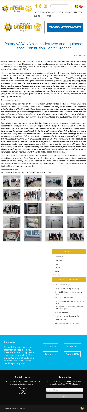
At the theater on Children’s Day (67, 316)
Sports (57, 275)
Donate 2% (51, 346)
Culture (57, 267)
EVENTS (37, 16)
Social (57, 271)
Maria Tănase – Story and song (67, 288)
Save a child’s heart (62, 312)
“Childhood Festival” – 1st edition (67, 323)
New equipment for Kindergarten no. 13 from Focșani (69, 308)
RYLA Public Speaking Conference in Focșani (68, 293)
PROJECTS (78, 12)
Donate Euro (72, 346)
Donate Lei (51, 354)
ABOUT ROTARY (48, 12)
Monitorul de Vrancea (10, 172)
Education (58, 260)
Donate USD (72, 354)
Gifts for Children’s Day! (64, 297)
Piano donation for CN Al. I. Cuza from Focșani (69, 302)
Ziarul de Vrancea (28, 172)
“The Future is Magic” (63, 285)
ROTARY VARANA (64, 12)
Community (59, 257)
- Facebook (22, 388)
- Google (22, 390)
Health (57, 264)
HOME (36, 12)
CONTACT (47, 16)
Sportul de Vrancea (44, 172)
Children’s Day (60, 319)
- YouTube (22, 393)
